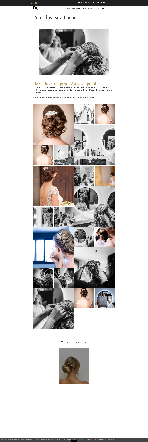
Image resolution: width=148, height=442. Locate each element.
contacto (101, 8)
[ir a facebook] (36, 3)
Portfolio (35, 22)
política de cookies (94, 439)
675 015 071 (111, 3)
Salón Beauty (76, 8)
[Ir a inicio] (35, 8)
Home (68, 8)
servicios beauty (88, 8)
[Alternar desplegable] (94, 8)
